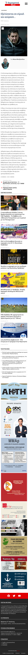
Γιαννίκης (3, 177)
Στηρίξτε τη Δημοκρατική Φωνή (8, 642)
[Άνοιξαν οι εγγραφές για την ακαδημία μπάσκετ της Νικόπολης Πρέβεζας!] (14, 256)
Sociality (18, 650)
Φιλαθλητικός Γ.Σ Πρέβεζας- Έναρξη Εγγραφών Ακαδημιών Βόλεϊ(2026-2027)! (13, 291)
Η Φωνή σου (4, 643)
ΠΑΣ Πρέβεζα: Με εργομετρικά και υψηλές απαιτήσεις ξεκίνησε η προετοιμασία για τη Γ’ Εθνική (12, 316)
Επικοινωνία (4, 645)
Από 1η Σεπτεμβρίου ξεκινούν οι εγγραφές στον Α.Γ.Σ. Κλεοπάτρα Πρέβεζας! (11, 243)
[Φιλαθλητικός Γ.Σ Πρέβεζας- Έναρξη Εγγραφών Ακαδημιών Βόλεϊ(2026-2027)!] (14, 280)
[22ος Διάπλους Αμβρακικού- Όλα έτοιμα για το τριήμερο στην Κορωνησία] (14, 330)
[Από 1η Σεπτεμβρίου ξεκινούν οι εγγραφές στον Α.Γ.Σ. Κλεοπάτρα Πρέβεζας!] (14, 231)
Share (2, 28)
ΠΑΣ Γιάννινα (11, 177)
